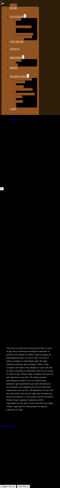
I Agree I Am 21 (8, 486)
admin (15, 119)
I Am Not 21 (23, 486)
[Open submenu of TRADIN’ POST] (28, 76)
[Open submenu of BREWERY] (23, 57)
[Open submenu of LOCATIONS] (25, 16)
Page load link (7, 425)
